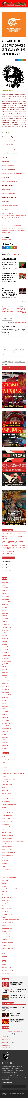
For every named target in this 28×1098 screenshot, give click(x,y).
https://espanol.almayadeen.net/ (10, 141)
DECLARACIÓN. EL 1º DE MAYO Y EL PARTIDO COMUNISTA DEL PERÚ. (18, 997)
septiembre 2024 (6, 627)
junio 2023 (4, 669)
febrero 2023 (5, 680)
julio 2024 (4, 633)
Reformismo (5, 911)
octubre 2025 (5, 599)
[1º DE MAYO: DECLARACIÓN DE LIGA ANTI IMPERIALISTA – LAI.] (5, 1021)
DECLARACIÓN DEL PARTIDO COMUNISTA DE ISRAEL (21, 310)
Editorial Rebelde (6, 790)
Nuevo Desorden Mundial (9, 877)
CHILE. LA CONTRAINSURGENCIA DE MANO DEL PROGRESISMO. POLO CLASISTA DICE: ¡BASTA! (9, 292)
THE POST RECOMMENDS (8, 259)
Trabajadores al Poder (8, 948)
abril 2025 (4, 616)
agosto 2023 (5, 664)
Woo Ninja (8, 561)
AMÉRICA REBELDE (7, 58)
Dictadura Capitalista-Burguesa (10, 782)
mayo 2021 (5, 737)
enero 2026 (5, 593)
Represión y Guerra (7, 914)
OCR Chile (5, 880)
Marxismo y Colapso (7, 855)
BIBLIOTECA (5, 979)
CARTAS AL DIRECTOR (8, 1003)
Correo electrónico (19, 349)
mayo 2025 (5, 613)
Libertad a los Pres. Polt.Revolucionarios (13, 841)
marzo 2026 (5, 587)
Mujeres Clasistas (6, 863)
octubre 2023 (5, 658)
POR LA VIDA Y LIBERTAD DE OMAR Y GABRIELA (16, 1014)
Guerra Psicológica (7, 821)
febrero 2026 (5, 590)
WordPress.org (6, 973)
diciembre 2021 (6, 720)
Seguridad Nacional (7, 922)
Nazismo (4, 866)
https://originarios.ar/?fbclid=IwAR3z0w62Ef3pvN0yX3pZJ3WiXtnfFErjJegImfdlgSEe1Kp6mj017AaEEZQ (14, 215)
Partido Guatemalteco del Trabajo (11, 889)
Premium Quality (10, 564)
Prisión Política (6, 900)
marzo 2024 (5, 644)
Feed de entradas (6, 967)
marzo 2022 (5, 712)
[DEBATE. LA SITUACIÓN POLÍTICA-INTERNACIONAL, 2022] (5, 991)
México (4, 858)
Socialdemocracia (7, 931)
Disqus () (24, 322)
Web (3, 355)
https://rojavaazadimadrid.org (10, 181)
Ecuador (4, 787)
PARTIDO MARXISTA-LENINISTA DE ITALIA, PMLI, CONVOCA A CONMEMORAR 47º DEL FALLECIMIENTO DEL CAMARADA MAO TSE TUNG (9, 277)
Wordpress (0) (11, 322)
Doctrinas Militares (7, 784)
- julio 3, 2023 (12, 284)
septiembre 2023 (6, 661)
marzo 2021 (5, 742)
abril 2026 (4, 585)
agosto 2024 (5, 630)
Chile (3, 765)
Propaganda (5, 903)
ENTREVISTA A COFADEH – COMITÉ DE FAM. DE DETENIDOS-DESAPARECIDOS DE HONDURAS (14, 547)
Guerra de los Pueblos (8, 813)
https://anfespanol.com (8, 165)
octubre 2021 (5, 726)
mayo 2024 (5, 638)
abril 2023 (4, 675)
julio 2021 (4, 734)
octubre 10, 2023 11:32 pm (18, 58)
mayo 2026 (5, 582)
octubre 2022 (5, 692)
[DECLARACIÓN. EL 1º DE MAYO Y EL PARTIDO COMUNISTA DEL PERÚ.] (5, 997)
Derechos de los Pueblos (8, 779)
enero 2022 (5, 717)
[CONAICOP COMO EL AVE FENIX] (5, 1008)
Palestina (4, 883)
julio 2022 (4, 700)
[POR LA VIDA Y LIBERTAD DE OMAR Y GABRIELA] (5, 1015)
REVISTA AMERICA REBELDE (10, 920)
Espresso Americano (7, 798)
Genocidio (4, 810)
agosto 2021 (5, 731)
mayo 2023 (5, 672)
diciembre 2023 (6, 652)
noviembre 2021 (6, 723)
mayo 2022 (5, 706)
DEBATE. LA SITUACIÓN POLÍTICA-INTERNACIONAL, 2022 (18, 990)
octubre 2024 (5, 624)
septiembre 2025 (6, 602)
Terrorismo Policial (7, 945)
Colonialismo (5, 770)
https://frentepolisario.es (8, 193)
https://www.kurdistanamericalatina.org (12, 173)
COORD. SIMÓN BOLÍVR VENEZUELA (13, 773)
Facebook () (18, 322)
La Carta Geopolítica (7, 835)
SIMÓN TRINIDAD (7, 925)
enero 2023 (5, 683)
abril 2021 (4, 740)
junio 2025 (4, 610)
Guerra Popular (6, 818)
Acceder (4, 964)
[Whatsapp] (22, 60)
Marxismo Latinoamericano (9, 852)
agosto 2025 (5, 604)
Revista (4, 917)
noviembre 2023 (6, 655)
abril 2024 (4, 641)
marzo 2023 (5, 678)
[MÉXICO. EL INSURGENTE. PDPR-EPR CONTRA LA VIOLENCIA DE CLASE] (22, 265)
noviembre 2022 (6, 689)
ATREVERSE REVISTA (8, 759)
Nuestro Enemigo (6, 875)
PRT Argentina (6, 906)
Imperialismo (5, 824)
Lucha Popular (6, 843)
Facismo (4, 807)
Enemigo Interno (6, 793)
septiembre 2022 (6, 695)
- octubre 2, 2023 (13, 268)
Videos (3, 953)
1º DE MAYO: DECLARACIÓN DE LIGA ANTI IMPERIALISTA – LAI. (17, 1021)
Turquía (4, 951)
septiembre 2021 (6, 728)
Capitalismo (5, 762)
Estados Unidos (6, 801)
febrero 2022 (5, 714)
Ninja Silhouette (10, 571)
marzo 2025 (5, 618)
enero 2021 (5, 745)
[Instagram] (7, 1063)
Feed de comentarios (7, 970)
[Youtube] (11, 1063)
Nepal (3, 872)
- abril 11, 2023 (13, 297)
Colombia (4, 767)
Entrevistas (5, 796)
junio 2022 (4, 703)
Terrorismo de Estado (7, 942)
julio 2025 (4, 607)
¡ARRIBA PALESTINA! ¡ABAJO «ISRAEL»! (7, 309)
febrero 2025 (5, 621)
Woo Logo (8, 567)
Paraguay (4, 886)
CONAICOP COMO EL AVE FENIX (11, 533)
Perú (3, 894)
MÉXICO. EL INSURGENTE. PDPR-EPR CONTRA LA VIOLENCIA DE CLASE (9, 264)
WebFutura (4, 1094)
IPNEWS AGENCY (7, 832)
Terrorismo (4, 939)
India (3, 829)
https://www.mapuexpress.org (10, 205)
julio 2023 (4, 666)
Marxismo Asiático (7, 846)
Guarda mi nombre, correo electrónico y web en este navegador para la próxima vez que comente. (14, 363)
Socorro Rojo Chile (7, 934)
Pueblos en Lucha (6, 239)
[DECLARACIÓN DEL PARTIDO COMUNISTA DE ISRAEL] (5, 984)
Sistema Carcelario (7, 928)
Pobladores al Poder (7, 897)
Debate (4, 776)
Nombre (4, 349)
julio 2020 (4, 748)
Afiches (4, 756)
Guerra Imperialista (7, 815)
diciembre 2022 (6, 686)
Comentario (5, 335)
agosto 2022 (5, 697)
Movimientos (5, 860)
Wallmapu (4, 956)
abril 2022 (4, 709)
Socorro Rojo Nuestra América (10, 937)
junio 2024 (4, 635)
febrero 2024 (5, 647)
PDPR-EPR (5, 891)
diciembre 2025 (6, 596)
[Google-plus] (24, 60)
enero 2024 (5, 649)
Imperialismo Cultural (7, 827)
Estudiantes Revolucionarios (9, 804)
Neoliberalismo (6, 869)
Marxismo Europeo (7, 849)
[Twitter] (19, 60)
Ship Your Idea (10, 574)
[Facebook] (16, 60)
